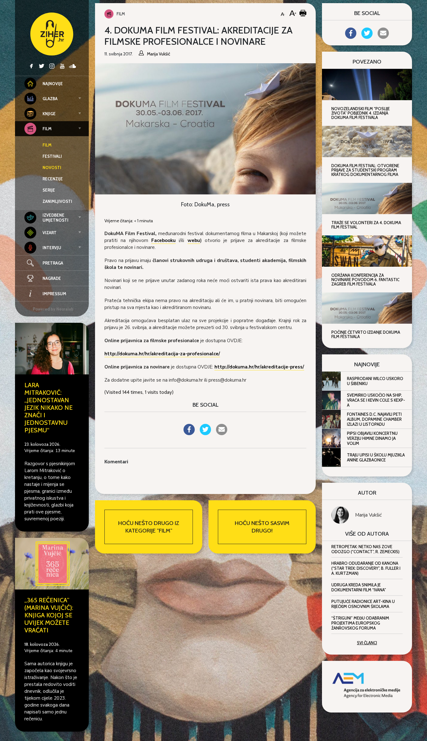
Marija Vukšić (368, 515)
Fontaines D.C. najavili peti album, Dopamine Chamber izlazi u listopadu (374, 419)
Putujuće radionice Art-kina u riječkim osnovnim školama (363, 604)
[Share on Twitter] (205, 433)
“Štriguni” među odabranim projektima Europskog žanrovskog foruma (360, 622)
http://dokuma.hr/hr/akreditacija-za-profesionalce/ (162, 354)
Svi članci (367, 642)
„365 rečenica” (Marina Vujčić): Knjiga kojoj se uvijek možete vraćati (48, 615)
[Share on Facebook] (189, 433)
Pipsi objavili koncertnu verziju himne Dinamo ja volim (372, 438)
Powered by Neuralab (53, 308)
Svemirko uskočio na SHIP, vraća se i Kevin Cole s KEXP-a (376, 400)
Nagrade (52, 278)
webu (194, 240)
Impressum (54, 293)
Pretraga (53, 262)
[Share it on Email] (221, 433)
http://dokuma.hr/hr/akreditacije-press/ (259, 367)
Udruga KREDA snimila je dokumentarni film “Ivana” (358, 587)
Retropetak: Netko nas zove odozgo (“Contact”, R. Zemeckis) (365, 549)
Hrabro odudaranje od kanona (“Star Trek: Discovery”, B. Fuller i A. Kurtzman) (365, 568)
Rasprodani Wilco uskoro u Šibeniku (375, 381)
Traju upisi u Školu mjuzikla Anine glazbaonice (376, 457)
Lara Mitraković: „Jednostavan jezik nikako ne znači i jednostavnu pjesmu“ (48, 407)
